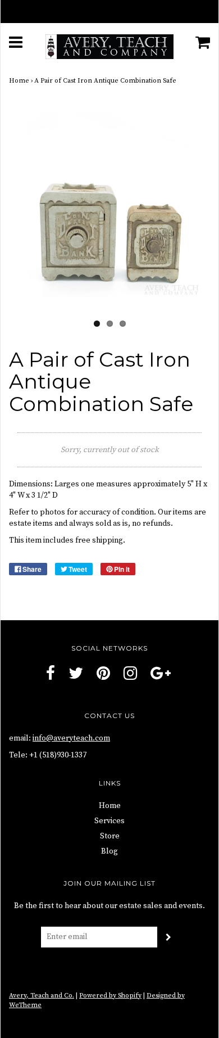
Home (19, 80)
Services (109, 821)
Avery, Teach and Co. (41, 995)
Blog (109, 851)
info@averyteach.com (71, 738)
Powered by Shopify (110, 995)
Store (110, 836)
